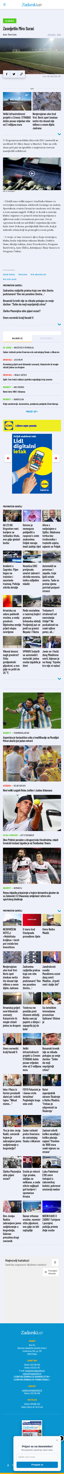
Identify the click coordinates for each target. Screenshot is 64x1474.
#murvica (22, 274)
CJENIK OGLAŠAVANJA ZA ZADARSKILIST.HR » (32, 1376)
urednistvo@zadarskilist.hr (32, 1390)
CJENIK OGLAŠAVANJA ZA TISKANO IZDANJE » (32, 1379)
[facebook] (6, 74)
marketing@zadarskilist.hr (35, 1370)
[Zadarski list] (32, 4)
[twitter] (14, 74)
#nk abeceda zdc (38, 274)
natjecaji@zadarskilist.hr (32, 1373)
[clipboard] (21, 74)
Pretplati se (37, 1464)
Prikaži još (31, 411)
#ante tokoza (9, 274)
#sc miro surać (10, 279)
